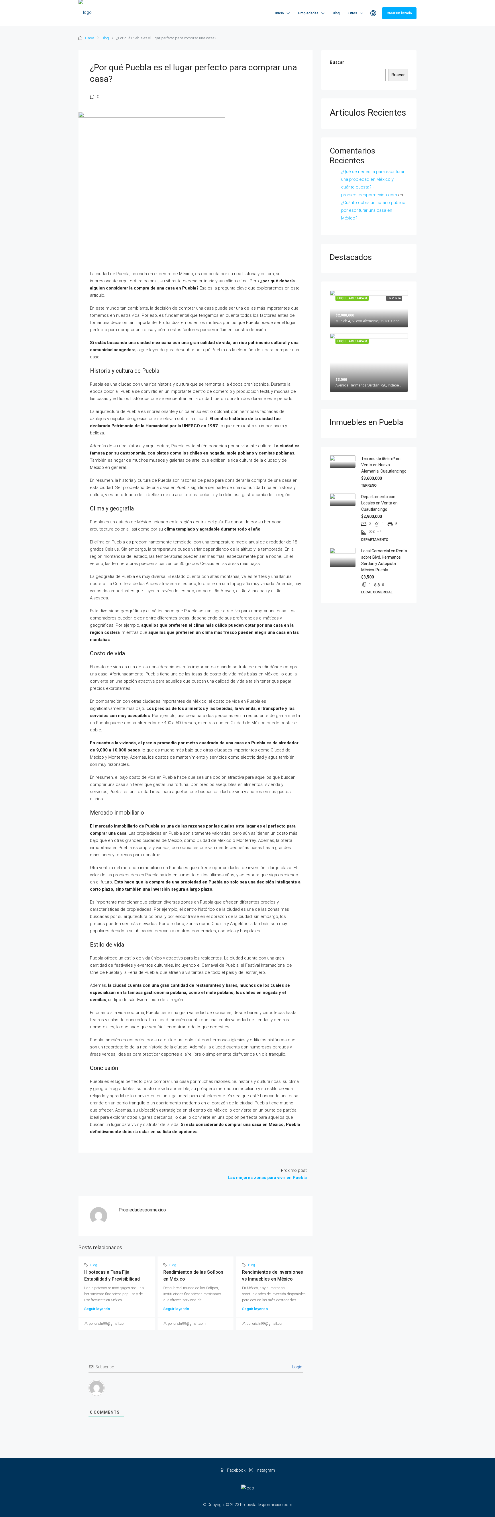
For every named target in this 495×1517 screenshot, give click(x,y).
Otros (352, 13)
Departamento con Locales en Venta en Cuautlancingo (379, 503)
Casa (89, 38)
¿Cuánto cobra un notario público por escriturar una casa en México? (373, 210)
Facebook (236, 1470)
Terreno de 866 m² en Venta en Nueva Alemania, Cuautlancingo (383, 464)
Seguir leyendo (97, 1309)
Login (296, 1367)
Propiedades (308, 13)
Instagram (265, 1470)
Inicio (279, 13)
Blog (336, 13)
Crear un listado (399, 13)
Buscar (337, 62)
